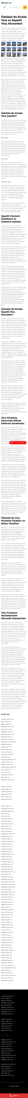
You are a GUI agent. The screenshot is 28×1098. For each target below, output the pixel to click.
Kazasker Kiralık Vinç (6, 859)
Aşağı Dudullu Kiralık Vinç (8, 950)
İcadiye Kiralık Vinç (6, 907)
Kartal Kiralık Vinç (6, 796)
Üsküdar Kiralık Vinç (6, 821)
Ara (25, 7)
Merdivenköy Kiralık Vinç (7, 871)
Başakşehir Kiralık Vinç (7, 731)
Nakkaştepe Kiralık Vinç (7, 942)
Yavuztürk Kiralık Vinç (7, 912)
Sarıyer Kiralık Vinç (6, 769)
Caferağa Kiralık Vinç (6, 836)
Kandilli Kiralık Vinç (6, 935)
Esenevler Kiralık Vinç (7, 960)
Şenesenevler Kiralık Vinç (8, 894)
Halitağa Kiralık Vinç (6, 851)
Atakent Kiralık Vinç (6, 952)
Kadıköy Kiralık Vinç (6, 794)
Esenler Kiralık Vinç (6, 749)
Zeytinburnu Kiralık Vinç (7, 779)
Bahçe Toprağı (5, 1035)
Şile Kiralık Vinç (5, 813)
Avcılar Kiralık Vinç (6, 721)
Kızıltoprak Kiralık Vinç (7, 861)
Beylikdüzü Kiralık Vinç (7, 739)
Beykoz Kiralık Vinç (6, 789)
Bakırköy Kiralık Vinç (6, 729)
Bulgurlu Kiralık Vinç (6, 919)
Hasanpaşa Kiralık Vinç (7, 854)
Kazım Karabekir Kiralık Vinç (8, 967)
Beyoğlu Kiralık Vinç (6, 744)
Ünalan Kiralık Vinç (6, 947)
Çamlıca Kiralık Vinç (6, 922)
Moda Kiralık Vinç (5, 874)
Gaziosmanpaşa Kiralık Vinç (8, 759)
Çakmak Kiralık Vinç (6, 955)
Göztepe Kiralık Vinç (6, 849)
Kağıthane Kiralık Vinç (7, 764)
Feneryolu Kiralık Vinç (7, 844)
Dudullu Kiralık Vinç (6, 957)
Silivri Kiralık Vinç (6, 772)
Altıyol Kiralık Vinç (6, 826)
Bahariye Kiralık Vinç (6, 828)
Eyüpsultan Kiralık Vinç (7, 754)
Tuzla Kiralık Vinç (5, 816)
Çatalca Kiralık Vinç (6, 747)
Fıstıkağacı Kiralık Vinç (7, 932)
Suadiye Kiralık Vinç (6, 889)
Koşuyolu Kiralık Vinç (6, 864)
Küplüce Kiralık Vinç (6, 917)
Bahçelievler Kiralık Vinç (7, 726)
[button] (17, 442)
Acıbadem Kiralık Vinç (7, 823)
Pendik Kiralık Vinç (6, 806)
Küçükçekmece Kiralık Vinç (8, 767)
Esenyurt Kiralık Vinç (6, 752)
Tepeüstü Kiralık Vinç (6, 972)
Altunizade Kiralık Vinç (7, 902)
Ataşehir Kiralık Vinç (6, 786)
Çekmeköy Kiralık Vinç (7, 791)
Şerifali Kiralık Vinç (6, 970)
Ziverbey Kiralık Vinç (6, 899)
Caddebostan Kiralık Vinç (8, 833)
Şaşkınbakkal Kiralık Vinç (8, 892)
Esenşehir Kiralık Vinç (7, 962)
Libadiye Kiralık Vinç (6, 940)
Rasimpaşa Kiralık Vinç (7, 879)
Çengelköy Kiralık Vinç (7, 924)
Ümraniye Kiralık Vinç (7, 818)
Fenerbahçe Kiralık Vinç (7, 841)
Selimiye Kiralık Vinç (6, 945)
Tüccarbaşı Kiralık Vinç (7, 897)
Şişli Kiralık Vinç (5, 777)
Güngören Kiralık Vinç (7, 762)
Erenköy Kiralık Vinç (6, 839)
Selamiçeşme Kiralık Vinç (8, 884)
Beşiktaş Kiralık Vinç (6, 736)
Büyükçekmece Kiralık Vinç (8, 741)
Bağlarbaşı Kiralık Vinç (7, 904)
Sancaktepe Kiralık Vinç (7, 808)
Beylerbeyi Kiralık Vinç (7, 914)
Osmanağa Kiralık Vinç (7, 876)
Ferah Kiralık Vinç (6, 929)
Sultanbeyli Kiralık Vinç (7, 811)
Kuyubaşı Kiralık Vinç (6, 869)
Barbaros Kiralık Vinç (6, 977)
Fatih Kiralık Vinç (5, 757)
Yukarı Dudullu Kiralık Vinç (8, 975)
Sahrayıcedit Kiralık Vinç (7, 882)
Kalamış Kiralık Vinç (6, 856)
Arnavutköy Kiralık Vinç (7, 719)
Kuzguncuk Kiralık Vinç (7, 937)
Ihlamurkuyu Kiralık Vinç (7, 965)
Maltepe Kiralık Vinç (6, 799)
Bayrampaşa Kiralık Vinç (7, 734)
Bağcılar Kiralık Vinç (6, 724)
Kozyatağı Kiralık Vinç (7, 866)
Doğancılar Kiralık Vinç (7, 927)
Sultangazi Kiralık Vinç (7, 774)
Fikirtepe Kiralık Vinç (6, 846)
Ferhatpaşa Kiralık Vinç (7, 980)
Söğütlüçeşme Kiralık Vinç (8, 887)
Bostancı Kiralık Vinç (6, 831)
